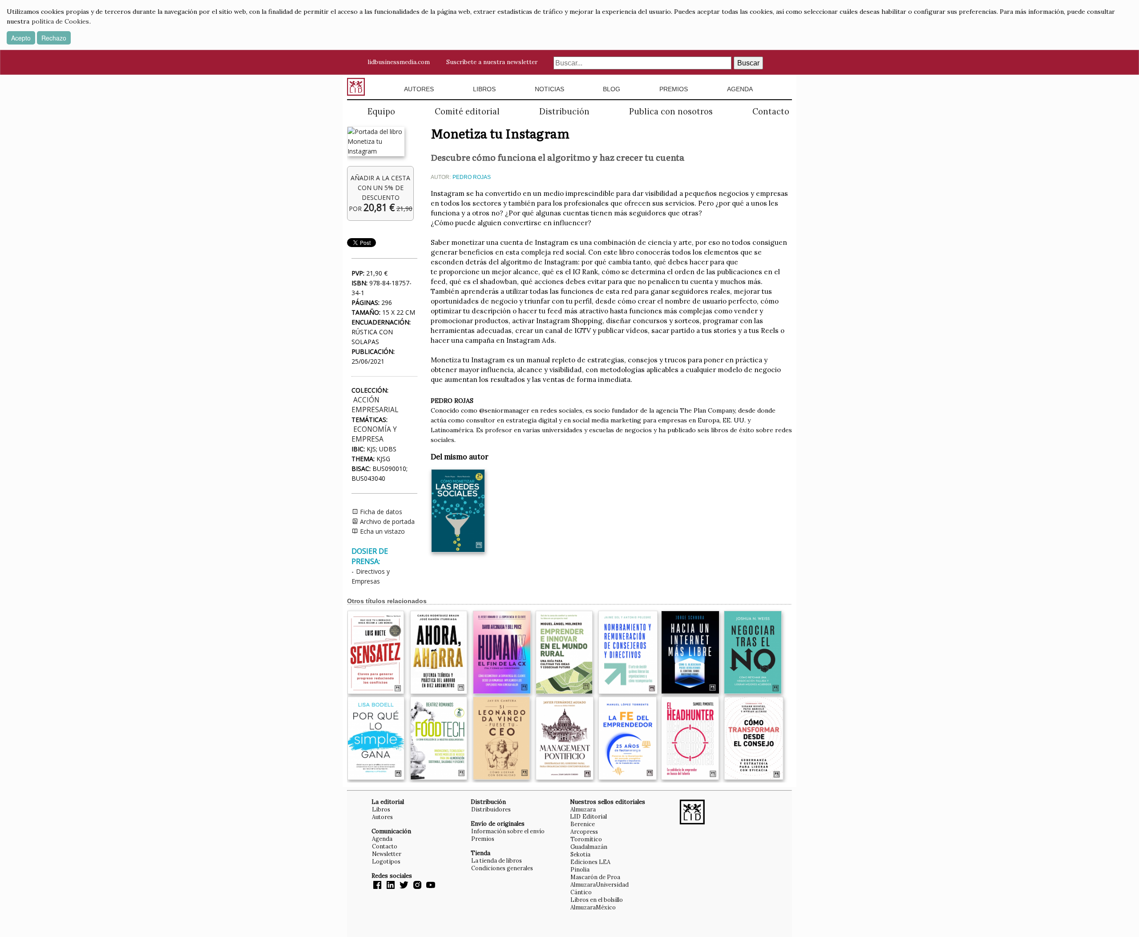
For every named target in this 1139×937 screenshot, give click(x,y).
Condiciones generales (502, 868)
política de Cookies (60, 21)
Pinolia (580, 869)
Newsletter (386, 853)
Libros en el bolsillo (596, 899)
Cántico (581, 892)
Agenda (740, 89)
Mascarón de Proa (595, 876)
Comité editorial (467, 111)
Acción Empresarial (374, 404)
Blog (611, 89)
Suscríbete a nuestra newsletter (491, 62)
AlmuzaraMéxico (593, 907)
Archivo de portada (386, 521)
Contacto (770, 111)
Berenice (582, 823)
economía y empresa (374, 434)
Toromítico (586, 839)
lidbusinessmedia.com (399, 62)
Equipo (381, 111)
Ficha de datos (380, 511)
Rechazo (53, 37)
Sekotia (580, 854)
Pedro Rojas (471, 177)
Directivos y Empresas (370, 576)
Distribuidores (491, 809)
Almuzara (583, 809)
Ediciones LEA (590, 861)
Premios (673, 89)
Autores (419, 89)
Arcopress (584, 831)
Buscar (748, 63)
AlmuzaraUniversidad (599, 884)
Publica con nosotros (671, 111)
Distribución (564, 111)
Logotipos (386, 861)
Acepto (21, 37)
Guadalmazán (588, 846)
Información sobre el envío (508, 831)
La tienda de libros (496, 860)
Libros (484, 89)
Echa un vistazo (381, 531)
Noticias (549, 89)
